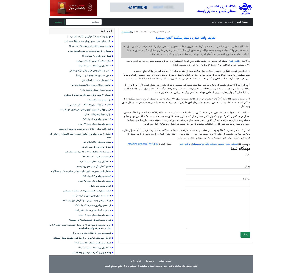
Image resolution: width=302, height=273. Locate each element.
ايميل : (243, 166)
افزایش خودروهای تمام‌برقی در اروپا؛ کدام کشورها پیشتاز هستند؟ (82, 238)
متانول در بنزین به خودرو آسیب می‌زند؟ (93, 75)
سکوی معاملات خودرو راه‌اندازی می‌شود (93, 61)
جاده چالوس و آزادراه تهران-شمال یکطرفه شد (91, 252)
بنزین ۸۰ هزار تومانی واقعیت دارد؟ (95, 90)
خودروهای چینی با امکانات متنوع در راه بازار (91, 233)
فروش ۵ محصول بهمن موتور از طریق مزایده (92, 196)
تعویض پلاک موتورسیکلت (204, 144)
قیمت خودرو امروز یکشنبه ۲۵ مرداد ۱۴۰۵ (93, 243)
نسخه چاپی (125, 31)
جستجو (58, 22)
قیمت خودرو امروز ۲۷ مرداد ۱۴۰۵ (96, 176)
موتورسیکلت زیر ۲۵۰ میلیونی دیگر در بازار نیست (89, 36)
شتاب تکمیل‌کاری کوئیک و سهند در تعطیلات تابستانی (87, 191)
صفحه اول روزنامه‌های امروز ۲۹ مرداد (94, 124)
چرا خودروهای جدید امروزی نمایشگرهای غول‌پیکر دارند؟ (86, 200)
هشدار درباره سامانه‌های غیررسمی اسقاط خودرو (89, 51)
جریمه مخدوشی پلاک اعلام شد (97, 142)
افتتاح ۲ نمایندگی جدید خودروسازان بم (94, 166)
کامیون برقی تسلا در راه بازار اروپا (96, 80)
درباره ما (229, 22)
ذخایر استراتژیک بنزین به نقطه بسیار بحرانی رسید (88, 105)
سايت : (243, 179)
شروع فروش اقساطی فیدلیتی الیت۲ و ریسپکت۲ (89, 220)
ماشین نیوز (184, 144)
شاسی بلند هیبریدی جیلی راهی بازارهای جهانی (90, 70)
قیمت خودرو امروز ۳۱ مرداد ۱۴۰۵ (96, 56)
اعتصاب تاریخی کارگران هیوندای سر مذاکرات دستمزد (87, 95)
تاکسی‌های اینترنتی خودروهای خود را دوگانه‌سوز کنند (87, 41)
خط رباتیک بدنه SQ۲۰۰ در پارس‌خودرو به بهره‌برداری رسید (85, 129)
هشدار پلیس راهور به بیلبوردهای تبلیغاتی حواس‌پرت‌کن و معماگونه (81, 171)
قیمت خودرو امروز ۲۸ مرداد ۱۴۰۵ (96, 157)
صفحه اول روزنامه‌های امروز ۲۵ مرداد (94, 248)
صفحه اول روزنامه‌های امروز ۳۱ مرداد (95, 66)
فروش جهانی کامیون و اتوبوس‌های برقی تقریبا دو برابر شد (85, 109)
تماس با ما (217, 22)
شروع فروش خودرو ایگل (100, 186)
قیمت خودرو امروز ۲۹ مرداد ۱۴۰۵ (96, 119)
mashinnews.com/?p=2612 (143, 144)
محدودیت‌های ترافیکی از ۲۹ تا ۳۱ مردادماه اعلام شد (88, 152)
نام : (243, 154)
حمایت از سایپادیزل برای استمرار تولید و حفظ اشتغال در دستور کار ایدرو (80, 135)
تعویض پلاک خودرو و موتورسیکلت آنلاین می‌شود (185, 37)
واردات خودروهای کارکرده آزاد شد (96, 147)
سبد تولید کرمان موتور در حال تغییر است (93, 210)
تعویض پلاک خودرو (228, 144)
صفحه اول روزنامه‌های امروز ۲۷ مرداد (94, 181)
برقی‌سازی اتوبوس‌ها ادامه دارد (97, 114)
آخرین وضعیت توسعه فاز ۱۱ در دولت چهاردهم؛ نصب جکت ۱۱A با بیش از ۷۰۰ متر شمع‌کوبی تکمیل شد (80, 226)
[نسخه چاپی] (131, 31)
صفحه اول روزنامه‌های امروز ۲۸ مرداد (94, 161)
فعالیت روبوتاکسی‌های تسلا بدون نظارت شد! (91, 85)
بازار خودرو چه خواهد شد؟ (99, 100)
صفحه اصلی (242, 22)
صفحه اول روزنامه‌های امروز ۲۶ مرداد (94, 215)
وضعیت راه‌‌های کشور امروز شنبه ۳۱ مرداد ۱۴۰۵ (90, 46)
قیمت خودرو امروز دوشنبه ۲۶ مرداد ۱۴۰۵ (93, 205)
